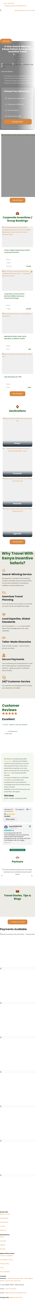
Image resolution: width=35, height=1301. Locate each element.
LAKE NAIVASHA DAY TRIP (12, 377)
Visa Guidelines (5, 1272)
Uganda (17, 534)
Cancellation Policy (6, 1260)
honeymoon (8, 761)
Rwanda (17, 503)
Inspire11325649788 (15, 826)
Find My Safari (17, 122)
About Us (3, 1230)
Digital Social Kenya (15, 1297)
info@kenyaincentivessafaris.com (15, 6)
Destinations (4, 1218)
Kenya (8, 259)
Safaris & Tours (5, 1214)
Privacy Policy (4, 1264)
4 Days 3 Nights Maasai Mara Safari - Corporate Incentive (17, 251)
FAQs (1, 1268)
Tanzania (17, 473)
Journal (2, 1226)
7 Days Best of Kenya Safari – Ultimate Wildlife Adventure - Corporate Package (14, 296)
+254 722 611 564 (9, 3)
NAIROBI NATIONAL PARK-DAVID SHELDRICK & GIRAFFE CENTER (15, 337)
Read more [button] (7, 842)
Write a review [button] (10, 819)
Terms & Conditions (6, 1256)
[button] (19, 809)
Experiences (4, 1222)
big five (9, 773)
